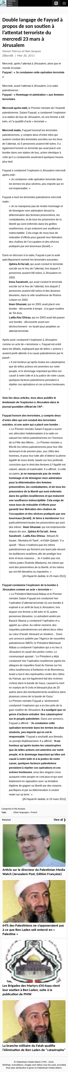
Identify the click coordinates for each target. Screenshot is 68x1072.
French (34, 812)
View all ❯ (60, 820)
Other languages (21, 812)
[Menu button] (64, 3)
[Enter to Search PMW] (56, 3)
